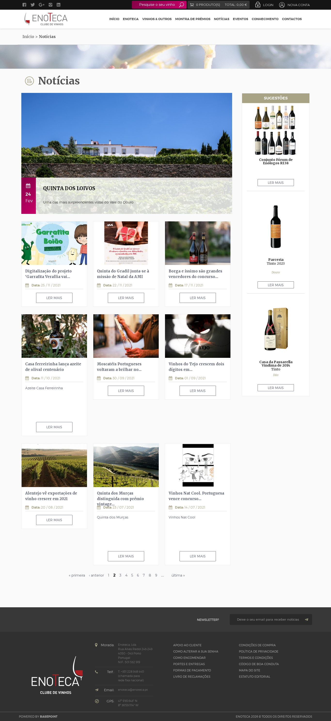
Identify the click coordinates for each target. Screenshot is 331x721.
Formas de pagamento (192, 670)
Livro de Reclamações (191, 676)
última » (178, 575)
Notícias (221, 19)
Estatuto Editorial (254, 676)
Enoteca (131, 19)
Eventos (240, 19)
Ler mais (54, 298)
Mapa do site (249, 670)
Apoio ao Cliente (187, 645)
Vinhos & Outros (157, 19)
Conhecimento (265, 19)
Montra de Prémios (192, 19)
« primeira (77, 575)
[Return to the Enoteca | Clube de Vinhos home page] (46, 19)
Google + (41, 5)
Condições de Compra (257, 645)
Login (268, 5)
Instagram (50, 5)
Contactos (292, 19)
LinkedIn (59, 5)
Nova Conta (299, 5)
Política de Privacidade (258, 651)
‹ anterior (96, 575)
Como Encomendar (189, 658)
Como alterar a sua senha (195, 651)
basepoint (48, 717)
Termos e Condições (256, 658)
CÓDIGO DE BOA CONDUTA (259, 664)
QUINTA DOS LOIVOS (69, 188)
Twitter (32, 5)
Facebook (24, 5)
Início (114, 19)
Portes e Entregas (189, 664)
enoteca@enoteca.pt (133, 689)
